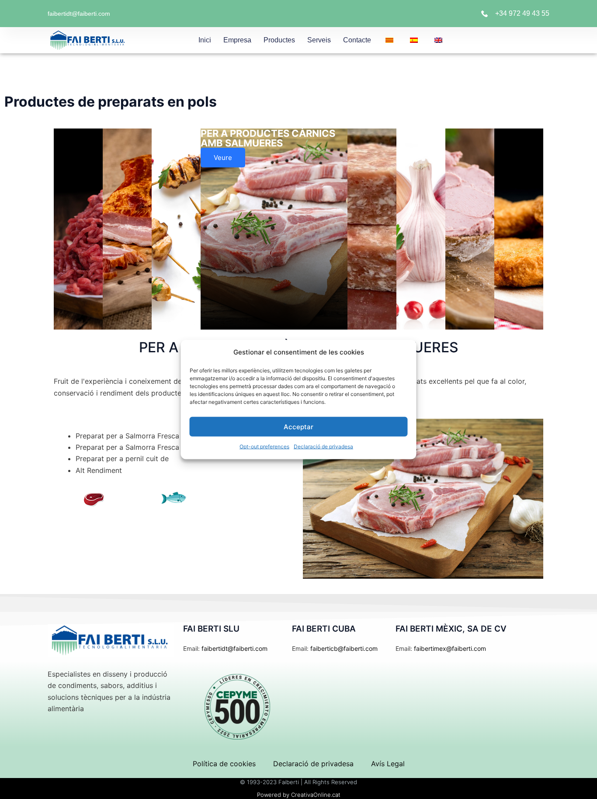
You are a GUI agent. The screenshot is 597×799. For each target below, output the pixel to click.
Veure (223, 157)
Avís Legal (388, 763)
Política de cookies (224, 763)
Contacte (357, 40)
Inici (204, 40)
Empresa (237, 40)
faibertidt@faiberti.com (79, 13)
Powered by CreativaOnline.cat (298, 794)
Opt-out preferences (264, 446)
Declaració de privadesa (323, 446)
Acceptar (298, 427)
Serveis (319, 40)
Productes (279, 40)
